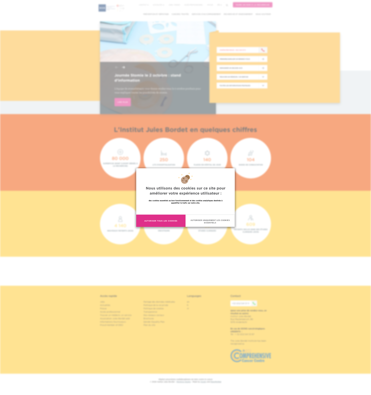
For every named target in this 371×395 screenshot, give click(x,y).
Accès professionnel (193, 5)
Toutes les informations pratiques (235, 85)
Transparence (150, 312)
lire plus (122, 102)
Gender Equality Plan (154, 322)
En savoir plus (186, 209)
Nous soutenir (263, 14)
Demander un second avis (231, 68)
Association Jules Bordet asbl (115, 318)
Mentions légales (184, 382)
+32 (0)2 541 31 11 (240, 303)
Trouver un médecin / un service (234, 77)
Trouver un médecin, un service (115, 315)
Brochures (148, 318)
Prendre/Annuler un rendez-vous (235, 59)
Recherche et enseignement (238, 14)
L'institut (143, 5)
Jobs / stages (174, 5)
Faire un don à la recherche (253, 5)
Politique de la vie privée (155, 305)
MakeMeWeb (215, 382)
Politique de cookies (153, 308)
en (188, 302)
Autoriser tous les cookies (160, 221)
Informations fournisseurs (113, 322)
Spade (203, 382)
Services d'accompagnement (206, 14)
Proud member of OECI (111, 325)
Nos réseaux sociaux (153, 315)
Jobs (102, 302)
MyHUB (210, 5)
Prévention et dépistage (156, 14)
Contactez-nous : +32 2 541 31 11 (233, 50)
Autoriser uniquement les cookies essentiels (210, 221)
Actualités (158, 5)
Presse (103, 308)
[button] (116, 67)
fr (218, 5)
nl (188, 308)
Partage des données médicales (159, 302)
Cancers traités (180, 14)
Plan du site (149, 325)
